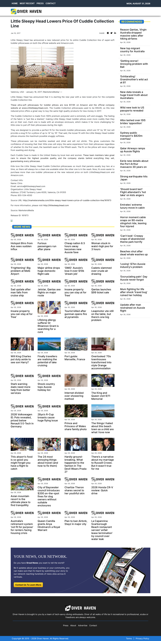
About (73, 625)
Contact (93, 625)
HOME (15, 3)
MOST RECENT (27, 3)
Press (65, 625)
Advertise (82, 625)
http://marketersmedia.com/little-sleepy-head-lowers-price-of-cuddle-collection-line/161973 (67, 200)
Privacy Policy (142, 638)
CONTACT (51, 3)
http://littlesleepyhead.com (56, 205)
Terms (129, 638)
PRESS (40, 3)
